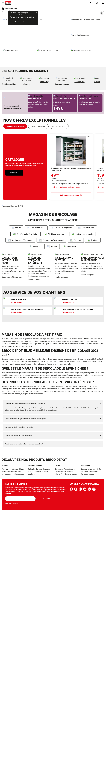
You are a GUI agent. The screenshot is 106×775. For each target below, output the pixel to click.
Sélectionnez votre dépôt (69, 195)
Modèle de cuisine (9, 84)
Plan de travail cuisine (69, 474)
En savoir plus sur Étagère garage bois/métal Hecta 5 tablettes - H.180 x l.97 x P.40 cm (71, 167)
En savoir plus (36, 33)
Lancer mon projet (87, 275)
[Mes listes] (91, 3)
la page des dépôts (50, 410)
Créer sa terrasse (34, 280)
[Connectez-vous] (97, 3)
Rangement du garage (89, 474)
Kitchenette (59, 469)
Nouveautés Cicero (59, 126)
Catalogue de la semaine (15, 126)
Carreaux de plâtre (39, 472)
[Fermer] (36, 13)
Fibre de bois (16, 472)
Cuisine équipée (60, 472)
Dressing (93, 472)
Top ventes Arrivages (38, 126)
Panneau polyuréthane (10, 469)
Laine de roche (7, 474)
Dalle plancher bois (35, 469)
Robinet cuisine (69, 469)
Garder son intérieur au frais (12, 277)
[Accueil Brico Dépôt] (8, 3)
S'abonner (47, 499)
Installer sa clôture (61, 277)
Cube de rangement (88, 469)
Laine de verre (19, 474)
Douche (97, 82)
